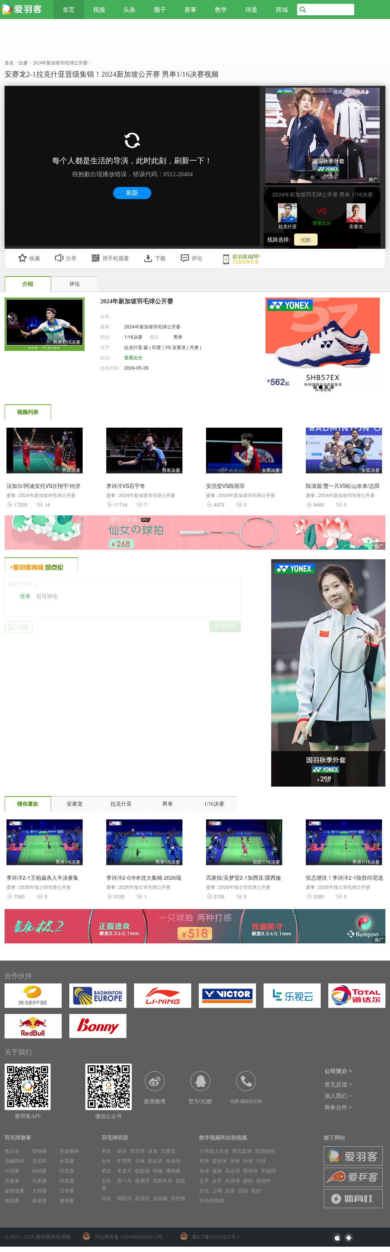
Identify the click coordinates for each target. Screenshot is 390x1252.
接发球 (219, 1161)
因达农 (155, 1161)
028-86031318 (246, 1101)
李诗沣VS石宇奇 (125, 485)
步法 (204, 1191)
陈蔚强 (142, 1171)
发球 (204, 1161)
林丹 (122, 1151)
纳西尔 (124, 1198)
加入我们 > (338, 1096)
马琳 (140, 1161)
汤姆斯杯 (14, 1161)
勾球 (261, 1161)
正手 (204, 1181)
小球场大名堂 (214, 1151)
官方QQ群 (200, 1101)
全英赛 (66, 1161)
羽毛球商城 (211, 1201)
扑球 (248, 1161)
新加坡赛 (14, 1191)
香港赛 (39, 1201)
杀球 (204, 1171)
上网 (217, 1191)
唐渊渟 (142, 1181)
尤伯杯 (39, 1161)
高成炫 (142, 1198)
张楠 (158, 1171)
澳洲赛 (66, 1201)
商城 (282, 9)
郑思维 (178, 1198)
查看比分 (322, 222)
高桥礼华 (163, 1181)
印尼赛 (66, 1171)
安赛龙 (168, 1151)
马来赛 (39, 1181)
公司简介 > (338, 1071)
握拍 (248, 1181)
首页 (68, 9)
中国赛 (12, 1171)
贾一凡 (124, 1181)
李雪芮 (124, 1161)
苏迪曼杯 (69, 1151)
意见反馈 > (338, 1084)
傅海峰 (173, 1171)
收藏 (34, 258)
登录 (25, 596)
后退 (230, 1191)
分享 (71, 258)
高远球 (232, 1171)
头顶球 (232, 1181)
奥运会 (12, 1151)
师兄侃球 (242, 1151)
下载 (160, 258)
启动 (243, 1191)
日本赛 (66, 1191)
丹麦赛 (12, 1181)
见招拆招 (265, 1151)
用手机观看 (115, 258)
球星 (251, 9)
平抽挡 (268, 1171)
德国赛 (12, 1201)
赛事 (190, 9)
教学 (221, 9)
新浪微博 (154, 1101)
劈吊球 (250, 1171)
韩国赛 (39, 1171)
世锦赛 (39, 1151)
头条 (129, 9)
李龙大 (124, 1171)
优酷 (305, 239)
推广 (379, 545)
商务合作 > (338, 1107)
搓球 (235, 1161)
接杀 (217, 1171)
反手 (217, 1181)
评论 (197, 258)
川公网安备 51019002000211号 (128, 1237)
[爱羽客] (23, 9)
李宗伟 (137, 1151)
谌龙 (153, 1151)
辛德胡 (173, 1161)
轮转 (256, 1191)
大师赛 (39, 1191)
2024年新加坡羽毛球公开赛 (152, 326)
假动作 (263, 1181)
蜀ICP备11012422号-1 (216, 1237)
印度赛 (66, 1181)
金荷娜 (160, 1198)
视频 (99, 9)
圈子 (160, 9)
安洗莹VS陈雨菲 (225, 485)
